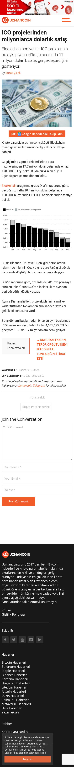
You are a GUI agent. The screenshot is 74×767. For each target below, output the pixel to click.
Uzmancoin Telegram (31, 385)
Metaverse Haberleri (16, 704)
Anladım (27, 759)
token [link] (5, 147)
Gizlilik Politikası (13, 614)
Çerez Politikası (32, 749)
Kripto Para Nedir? (15, 732)
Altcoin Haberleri (14, 691)
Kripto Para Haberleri (36, 407)
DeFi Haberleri (12, 708)
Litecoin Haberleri (14, 687)
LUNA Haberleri (13, 696)
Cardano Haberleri (15, 679)
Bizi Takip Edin (37, 134)
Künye (6, 610)
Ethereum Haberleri (16, 666)
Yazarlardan (10, 712)
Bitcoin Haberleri (14, 662)
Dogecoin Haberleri (16, 683)
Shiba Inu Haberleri (16, 700)
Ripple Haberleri (13, 671)
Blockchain (9, 185)
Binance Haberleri (15, 675)
